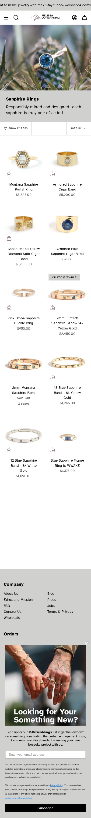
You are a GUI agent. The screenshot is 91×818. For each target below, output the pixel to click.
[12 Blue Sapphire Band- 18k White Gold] (24, 435)
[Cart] (84, 18)
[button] (16, 18)
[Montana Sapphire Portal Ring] (24, 159)
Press (51, 600)
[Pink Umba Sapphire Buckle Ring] (24, 293)
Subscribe (45, 808)
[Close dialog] (87, 643)
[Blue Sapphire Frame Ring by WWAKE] (67, 435)
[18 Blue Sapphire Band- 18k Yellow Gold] (67, 362)
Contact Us (12, 611)
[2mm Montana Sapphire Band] (24, 362)
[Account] (74, 18)
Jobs (51, 606)
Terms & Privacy (60, 611)
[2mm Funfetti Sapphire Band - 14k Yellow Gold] (67, 293)
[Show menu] (6, 18)
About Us (11, 593)
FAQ (7, 606)
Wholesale (12, 618)
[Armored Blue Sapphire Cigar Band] (67, 224)
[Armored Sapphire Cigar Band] (67, 159)
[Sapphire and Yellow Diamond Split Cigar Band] (24, 224)
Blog (50, 593)
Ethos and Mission (18, 600)
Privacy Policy (56, 785)
